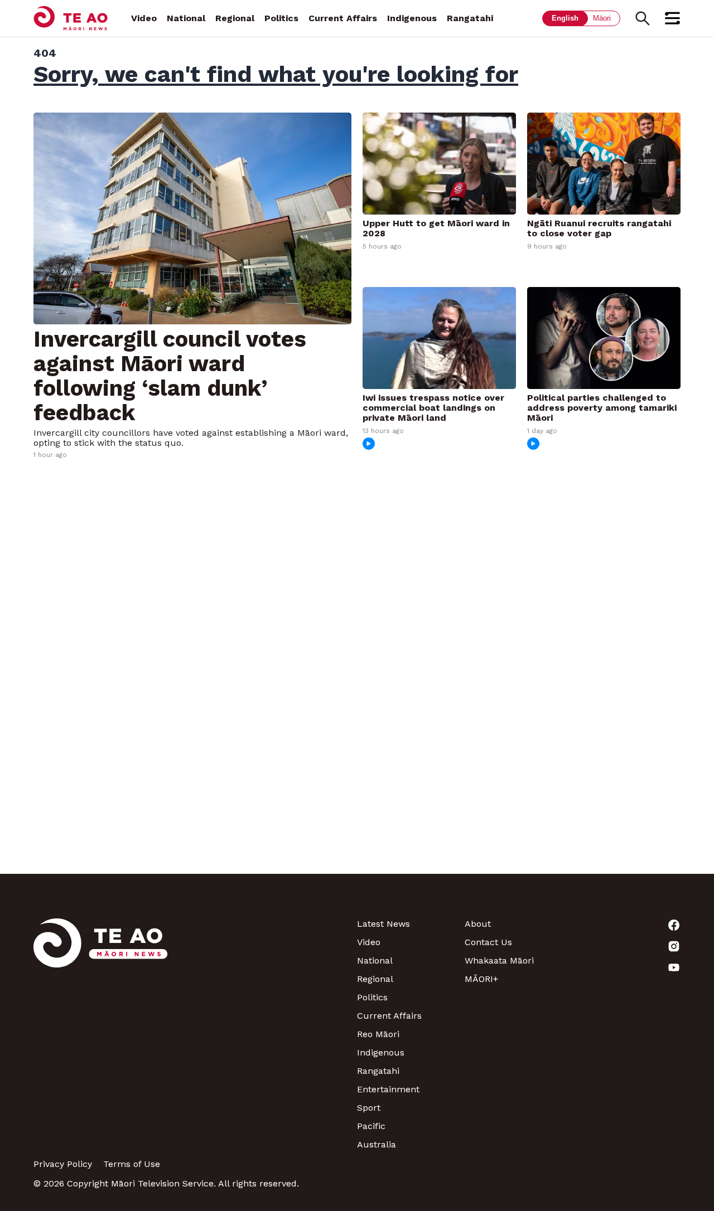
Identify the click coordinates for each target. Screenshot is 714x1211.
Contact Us (488, 942)
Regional (234, 18)
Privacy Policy (62, 1164)
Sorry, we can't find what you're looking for (275, 74)
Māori (602, 18)
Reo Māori (378, 1034)
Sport (368, 1107)
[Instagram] (627, 946)
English (565, 18)
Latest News (383, 923)
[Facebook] (627, 925)
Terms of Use (131, 1164)
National (186, 18)
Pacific (371, 1126)
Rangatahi (470, 18)
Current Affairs (342, 18)
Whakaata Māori (499, 960)
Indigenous (412, 18)
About (478, 923)
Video (144, 18)
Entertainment (388, 1089)
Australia (376, 1144)
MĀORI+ (481, 979)
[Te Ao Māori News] (100, 1034)
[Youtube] (627, 967)
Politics (281, 18)
